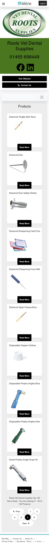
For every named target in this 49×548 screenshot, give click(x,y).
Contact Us (25, 85)
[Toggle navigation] (42, 97)
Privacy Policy (7, 541)
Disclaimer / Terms (24, 541)
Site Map (5, 538)
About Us (29, 538)
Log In (42, 3)
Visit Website (25, 78)
